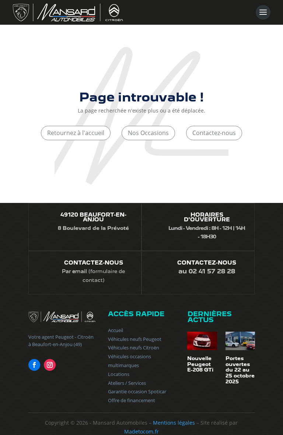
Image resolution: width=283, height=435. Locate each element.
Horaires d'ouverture (207, 217)
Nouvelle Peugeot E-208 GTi (200, 364)
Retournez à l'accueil (75, 133)
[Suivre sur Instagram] (50, 365)
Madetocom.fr (141, 431)
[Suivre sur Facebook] (34, 365)
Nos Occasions (148, 133)
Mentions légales (174, 422)
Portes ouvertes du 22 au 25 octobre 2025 (240, 369)
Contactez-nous (214, 133)
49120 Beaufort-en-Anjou (93, 217)
